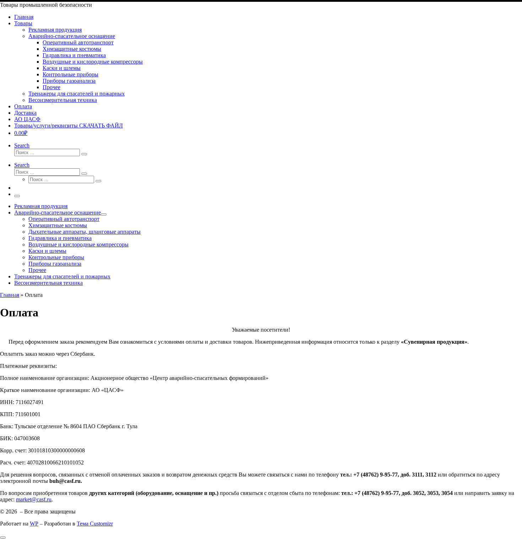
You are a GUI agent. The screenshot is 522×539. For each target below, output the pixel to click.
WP (34, 524)
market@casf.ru (33, 499)
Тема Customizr (95, 524)
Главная (9, 295)
